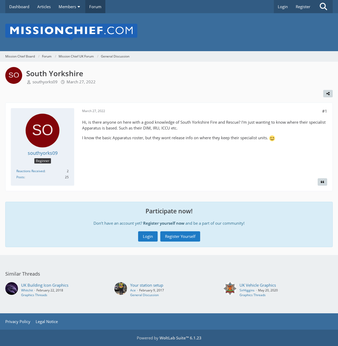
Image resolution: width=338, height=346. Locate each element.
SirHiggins (247, 290)
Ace (133, 290)
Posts (20, 177)
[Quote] (322, 182)
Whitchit (27, 290)
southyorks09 (45, 81)
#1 (324, 111)
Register (303, 6)
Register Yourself (180, 236)
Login (283, 6)
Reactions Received (30, 171)
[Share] (328, 93)
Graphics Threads (34, 295)
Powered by (169, 337)
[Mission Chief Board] (169, 32)
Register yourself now (163, 223)
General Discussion (144, 295)
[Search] (323, 6)
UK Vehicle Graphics (258, 285)
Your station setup (146, 285)
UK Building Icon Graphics (44, 285)
